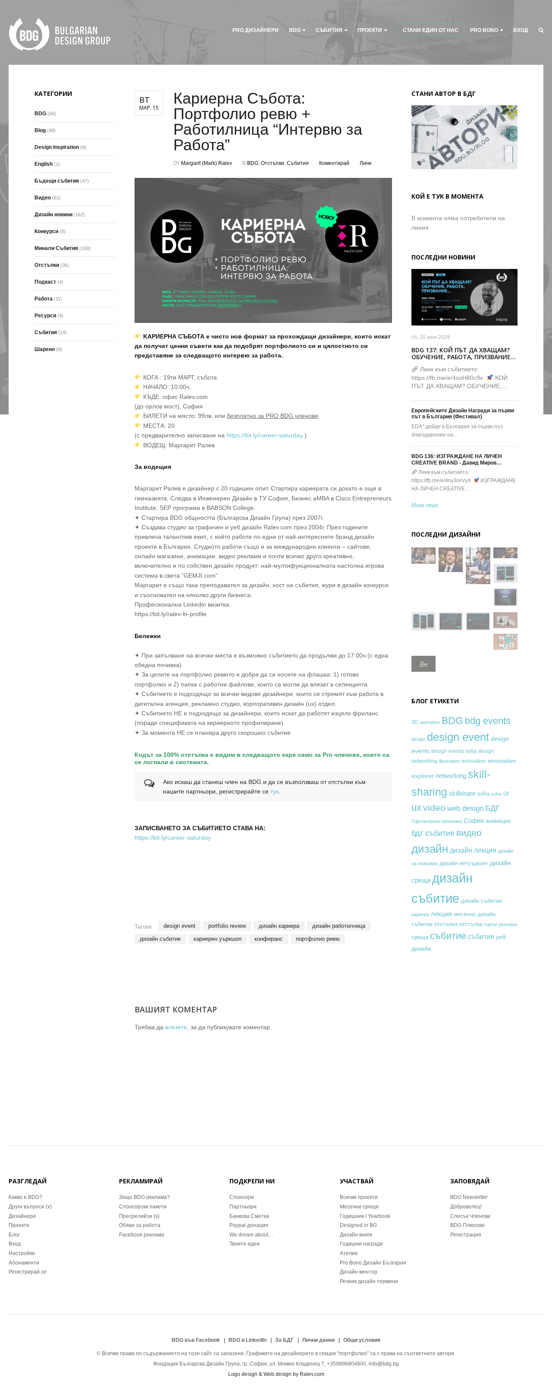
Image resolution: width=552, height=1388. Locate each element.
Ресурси (45, 316)
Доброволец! (466, 1207)
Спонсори (241, 1197)
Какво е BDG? (25, 1197)
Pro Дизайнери (255, 30)
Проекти (19, 1225)
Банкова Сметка (249, 1216)
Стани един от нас (430, 30)
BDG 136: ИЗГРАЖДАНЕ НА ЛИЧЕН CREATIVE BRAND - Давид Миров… (456, 459)
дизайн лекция (473, 850)
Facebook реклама (141, 1235)
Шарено (44, 349)
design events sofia (454, 751)
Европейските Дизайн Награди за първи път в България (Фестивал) (462, 414)
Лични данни (318, 1340)
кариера (420, 914)
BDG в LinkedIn (248, 1340)
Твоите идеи (244, 1244)
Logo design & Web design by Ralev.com (276, 1374)
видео (469, 833)
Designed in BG (358, 1225)
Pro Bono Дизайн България (373, 1263)
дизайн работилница (338, 926)
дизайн (429, 849)
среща (419, 937)
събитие (448, 935)
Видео (42, 198)
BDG (295, 30)
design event (179, 926)
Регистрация (465, 1235)
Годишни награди (361, 1244)
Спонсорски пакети (142, 1207)
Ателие (349, 1253)
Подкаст (45, 282)
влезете (176, 1027)
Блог (14, 1235)
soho (496, 794)
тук (274, 791)
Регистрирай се (28, 1272)
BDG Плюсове (467, 1225)
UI (506, 794)
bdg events (488, 720)
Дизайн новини (53, 215)
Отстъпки (272, 163)
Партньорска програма (436, 821)
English (43, 164)
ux (416, 807)
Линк (365, 163)
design (418, 739)
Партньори (243, 1207)
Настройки (22, 1253)
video (434, 808)
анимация (498, 821)
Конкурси (46, 231)
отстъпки (471, 924)
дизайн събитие (160, 939)
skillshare (462, 793)
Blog (40, 130)
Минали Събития (56, 248)
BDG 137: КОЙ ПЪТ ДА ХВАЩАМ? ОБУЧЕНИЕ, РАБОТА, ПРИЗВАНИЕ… (463, 353)
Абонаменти (24, 1263)
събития (481, 936)
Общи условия (361, 1340)
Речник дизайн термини (369, 1281)
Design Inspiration (56, 147)
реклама (508, 924)
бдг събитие (433, 833)
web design (465, 808)
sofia (483, 793)
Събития (329, 30)
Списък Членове (470, 1216)
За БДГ (284, 1340)
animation (430, 722)
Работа (43, 299)
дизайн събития (481, 901)
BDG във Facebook (196, 1340)
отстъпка (446, 924)
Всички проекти (359, 1197)
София (474, 820)
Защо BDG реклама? (144, 1197)
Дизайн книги (356, 1235)
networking (451, 775)
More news (425, 505)
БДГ (492, 808)
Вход (520, 30)
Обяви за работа (139, 1225)
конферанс (268, 939)
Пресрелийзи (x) (139, 1216)
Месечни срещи (359, 1207)
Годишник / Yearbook (365, 1216)
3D (414, 722)
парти (490, 924)
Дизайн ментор (358, 1272)
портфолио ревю (318, 939)
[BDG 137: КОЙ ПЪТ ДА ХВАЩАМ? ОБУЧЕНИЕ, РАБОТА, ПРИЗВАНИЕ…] (464, 297)
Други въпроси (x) (30, 1207)
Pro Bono (484, 30)
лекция (441, 913)
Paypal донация (248, 1225)
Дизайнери (22, 1216)
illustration (449, 761)
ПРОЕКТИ (370, 30)
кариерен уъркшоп (218, 939)
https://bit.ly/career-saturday (264, 435)
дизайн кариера (279, 926)
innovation (473, 761)
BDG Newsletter (469, 1197)
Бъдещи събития (56, 181)
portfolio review (227, 926)
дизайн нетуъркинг (463, 863)
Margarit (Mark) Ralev (206, 163)
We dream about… (251, 1235)
